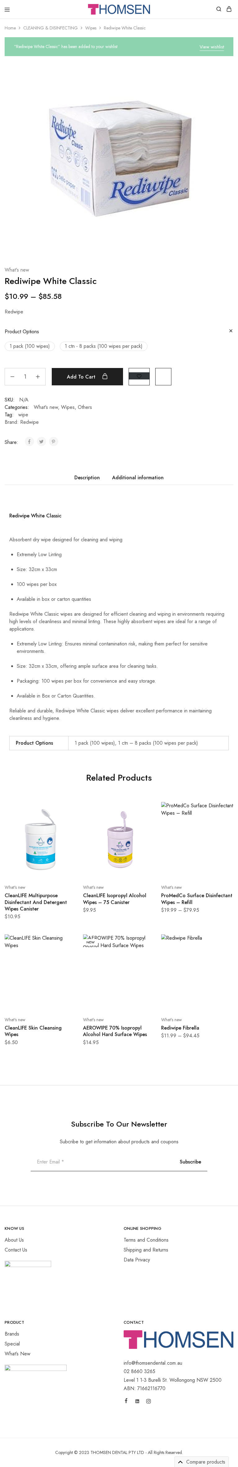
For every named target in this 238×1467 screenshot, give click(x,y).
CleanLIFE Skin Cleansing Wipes (33, 1031)
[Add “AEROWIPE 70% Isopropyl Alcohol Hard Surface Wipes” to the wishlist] (144, 964)
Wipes (90, 28)
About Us (14, 1239)
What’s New (17, 1353)
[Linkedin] (137, 1402)
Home (10, 28)
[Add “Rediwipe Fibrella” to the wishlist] (222, 964)
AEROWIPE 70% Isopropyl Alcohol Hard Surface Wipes (115, 1031)
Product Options (22, 331)
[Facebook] (126, 1401)
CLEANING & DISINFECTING (50, 28)
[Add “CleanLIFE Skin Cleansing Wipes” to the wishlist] (65, 964)
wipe (23, 414)
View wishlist (212, 46)
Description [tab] (87, 477)
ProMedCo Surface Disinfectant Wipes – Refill (196, 899)
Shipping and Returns (146, 1249)
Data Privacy (137, 1259)
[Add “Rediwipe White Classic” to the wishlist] (139, 375)
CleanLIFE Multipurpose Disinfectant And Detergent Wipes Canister (36, 902)
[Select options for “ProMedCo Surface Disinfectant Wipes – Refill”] (222, 809)
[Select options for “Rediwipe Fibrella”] (222, 941)
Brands (12, 1333)
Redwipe (29, 422)
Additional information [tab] (138, 477)
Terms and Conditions (146, 1239)
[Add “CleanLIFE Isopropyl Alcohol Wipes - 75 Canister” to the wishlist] (144, 832)
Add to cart (82, 376)
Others (85, 407)
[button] (30, 346)
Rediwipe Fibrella (180, 1027)
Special (12, 1343)
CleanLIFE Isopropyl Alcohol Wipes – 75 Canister (114, 899)
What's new (17, 269)
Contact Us (16, 1249)
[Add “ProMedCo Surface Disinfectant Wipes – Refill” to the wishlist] (222, 832)
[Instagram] (148, 1402)
